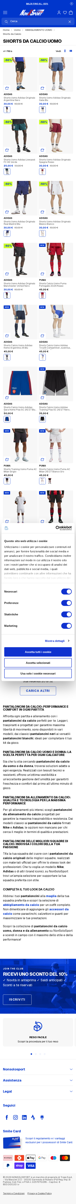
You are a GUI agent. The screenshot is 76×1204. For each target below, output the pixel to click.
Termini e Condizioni (14, 1193)
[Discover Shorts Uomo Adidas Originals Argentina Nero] (20, 74)
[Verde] (7, 171)
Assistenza (12, 1080)
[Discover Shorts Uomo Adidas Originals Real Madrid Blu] (20, 198)
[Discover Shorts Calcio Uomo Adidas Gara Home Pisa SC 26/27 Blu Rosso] (20, 384)
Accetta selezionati (38, 662)
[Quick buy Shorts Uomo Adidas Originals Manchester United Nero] (7, 274)
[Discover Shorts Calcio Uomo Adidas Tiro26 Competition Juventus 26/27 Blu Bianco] (55, 322)
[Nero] (7, 110)
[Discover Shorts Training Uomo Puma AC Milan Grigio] (20, 446)
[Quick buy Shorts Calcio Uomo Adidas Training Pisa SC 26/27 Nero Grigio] (42, 398)
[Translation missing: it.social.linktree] (42, 1117)
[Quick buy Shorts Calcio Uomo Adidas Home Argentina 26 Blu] (7, 336)
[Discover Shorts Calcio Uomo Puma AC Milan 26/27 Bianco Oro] (55, 446)
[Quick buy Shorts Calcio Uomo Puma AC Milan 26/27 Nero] (42, 521)
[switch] (66, 603)
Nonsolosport (14, 1069)
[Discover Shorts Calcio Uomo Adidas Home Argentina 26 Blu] (20, 322)
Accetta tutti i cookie (38, 651)
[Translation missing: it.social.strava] (33, 1117)
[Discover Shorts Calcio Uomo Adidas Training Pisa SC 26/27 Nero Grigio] (55, 384)
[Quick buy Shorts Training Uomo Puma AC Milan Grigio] (7, 459)
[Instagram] (15, 1117)
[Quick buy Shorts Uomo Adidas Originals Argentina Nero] (7, 88)
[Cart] (71, 12)
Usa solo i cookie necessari (38, 673)
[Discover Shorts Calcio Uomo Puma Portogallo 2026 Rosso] (55, 260)
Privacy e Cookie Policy (39, 1193)
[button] (71, 3)
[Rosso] (42, 171)
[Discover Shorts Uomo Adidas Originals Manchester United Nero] (20, 260)
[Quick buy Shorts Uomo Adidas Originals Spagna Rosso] (42, 150)
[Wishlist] (65, 12)
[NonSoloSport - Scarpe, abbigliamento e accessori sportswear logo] (32, 12)
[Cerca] (6, 22)
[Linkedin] (24, 1117)
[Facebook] (6, 1117)
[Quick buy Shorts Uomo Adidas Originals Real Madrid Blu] (7, 212)
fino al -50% (37, 3)
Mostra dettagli (55, 640)
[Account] (59, 12)
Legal (7, 1091)
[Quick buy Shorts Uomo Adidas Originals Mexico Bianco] (42, 212)
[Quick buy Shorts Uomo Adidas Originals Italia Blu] (42, 88)
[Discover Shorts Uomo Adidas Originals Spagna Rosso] (55, 136)
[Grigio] (7, 481)
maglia (51, 896)
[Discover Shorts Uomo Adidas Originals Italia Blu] (55, 74)
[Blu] (42, 110)
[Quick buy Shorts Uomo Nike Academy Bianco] (7, 521)
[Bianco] (42, 233)
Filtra (9, 51)
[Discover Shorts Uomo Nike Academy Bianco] (20, 507)
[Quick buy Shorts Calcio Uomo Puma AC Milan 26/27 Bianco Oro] (42, 459)
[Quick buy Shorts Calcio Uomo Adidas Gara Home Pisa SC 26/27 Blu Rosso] (7, 398)
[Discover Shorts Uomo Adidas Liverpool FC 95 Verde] (20, 136)
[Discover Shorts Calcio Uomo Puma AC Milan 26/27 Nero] (55, 507)
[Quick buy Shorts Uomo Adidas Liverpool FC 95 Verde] (7, 150)
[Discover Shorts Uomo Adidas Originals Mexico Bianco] (55, 198)
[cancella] (70, 22)
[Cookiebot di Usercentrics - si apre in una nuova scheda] (55, 528)
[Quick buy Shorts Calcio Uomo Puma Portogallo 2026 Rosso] (42, 274)
